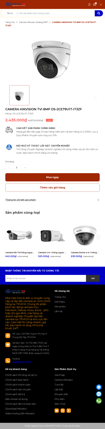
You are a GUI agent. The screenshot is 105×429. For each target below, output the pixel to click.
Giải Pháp (60, 375)
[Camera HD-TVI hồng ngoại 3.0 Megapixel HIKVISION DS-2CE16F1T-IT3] (19, 235)
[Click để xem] (52, 56)
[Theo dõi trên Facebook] (69, 410)
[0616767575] (99, 401)
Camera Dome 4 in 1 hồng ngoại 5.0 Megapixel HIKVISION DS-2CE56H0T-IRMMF (85, 252)
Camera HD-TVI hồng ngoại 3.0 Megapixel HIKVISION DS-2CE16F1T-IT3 (19, 252)
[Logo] (15, 4)
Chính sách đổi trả (15, 394)
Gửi (93, 278)
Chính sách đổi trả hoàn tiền (20, 404)
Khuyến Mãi (61, 394)
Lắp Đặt (59, 389)
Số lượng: (9, 161)
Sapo (78, 426)
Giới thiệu (60, 301)
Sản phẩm (60, 306)
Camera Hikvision (64, 380)
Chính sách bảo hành (16, 380)
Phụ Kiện (60, 399)
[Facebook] (99, 387)
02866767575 (21, 362)
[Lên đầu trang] (100, 424)
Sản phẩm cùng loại (22, 213)
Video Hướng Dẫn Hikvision (20, 413)
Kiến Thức (60, 404)
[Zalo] (99, 394)
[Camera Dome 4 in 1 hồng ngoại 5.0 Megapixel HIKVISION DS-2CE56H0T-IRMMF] (85, 235)
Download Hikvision (16, 408)
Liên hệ (58, 311)
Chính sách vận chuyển (18, 389)
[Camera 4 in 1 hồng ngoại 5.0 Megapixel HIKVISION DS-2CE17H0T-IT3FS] (52, 235)
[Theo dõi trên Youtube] (57, 410)
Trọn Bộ (59, 384)
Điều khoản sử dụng (16, 399)
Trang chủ (60, 297)
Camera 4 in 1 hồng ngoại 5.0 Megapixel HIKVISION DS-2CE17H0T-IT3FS (52, 252)
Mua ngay (52, 177)
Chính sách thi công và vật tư (21, 375)
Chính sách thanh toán (17, 384)
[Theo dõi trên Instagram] (63, 410)
